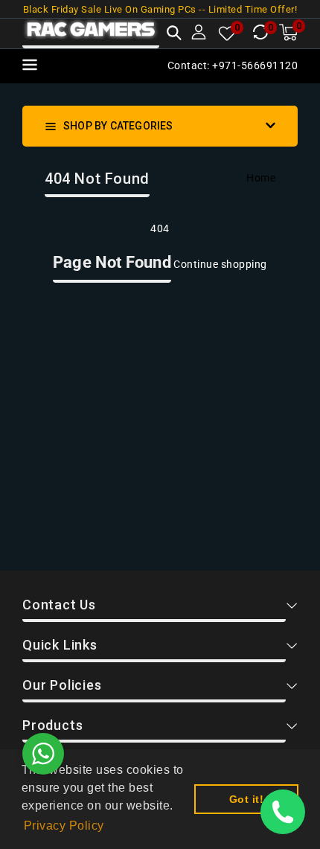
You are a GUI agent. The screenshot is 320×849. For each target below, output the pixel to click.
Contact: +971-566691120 (232, 65)
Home (260, 178)
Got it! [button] (246, 799)
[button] (174, 34)
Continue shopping (220, 264)
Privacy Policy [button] (64, 825)
